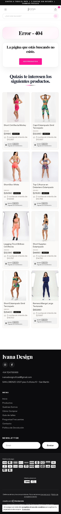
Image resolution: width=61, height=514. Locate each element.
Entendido (26, 509)
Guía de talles (8, 415)
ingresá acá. (45, 494)
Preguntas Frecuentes (13, 419)
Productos (7, 403)
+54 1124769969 (10, 372)
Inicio (5, 398)
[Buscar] (55, 16)
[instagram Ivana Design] (5, 364)
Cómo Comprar (9, 411)
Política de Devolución (13, 427)
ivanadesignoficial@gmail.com (17, 377)
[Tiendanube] (13, 502)
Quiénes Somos (10, 407)
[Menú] (5, 9)
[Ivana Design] (31, 9)
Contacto (6, 423)
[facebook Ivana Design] (12, 364)
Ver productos (30, 61)
